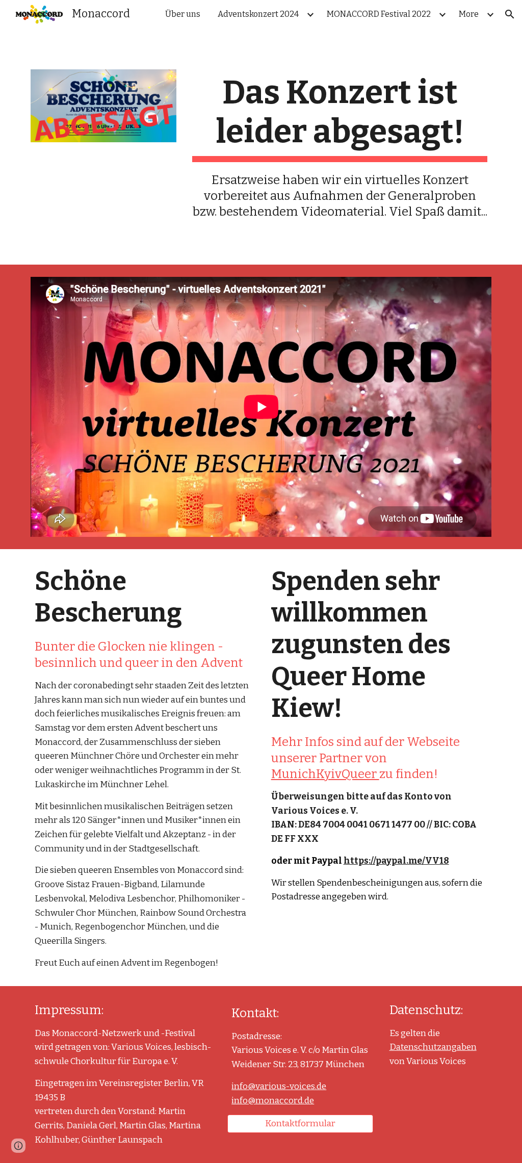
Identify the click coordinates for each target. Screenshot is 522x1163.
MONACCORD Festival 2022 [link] (379, 14)
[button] (510, 14)
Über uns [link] (182, 14)
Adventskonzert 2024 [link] (258, 14)
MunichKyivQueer (325, 774)
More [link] (469, 14)
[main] (339, 146)
